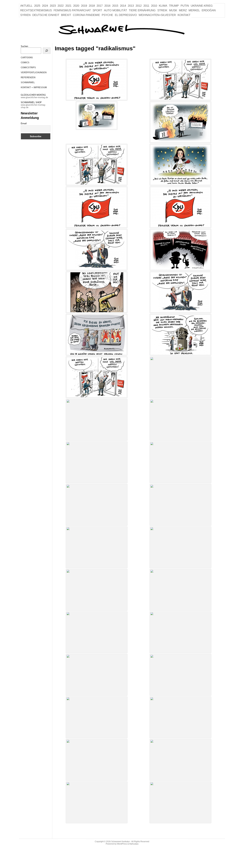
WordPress (122, 844)
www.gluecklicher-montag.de (34, 97)
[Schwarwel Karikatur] (122, 30)
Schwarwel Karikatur (120, 841)
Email (24, 123)
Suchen (24, 46)
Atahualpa (133, 844)
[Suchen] (46, 50)
